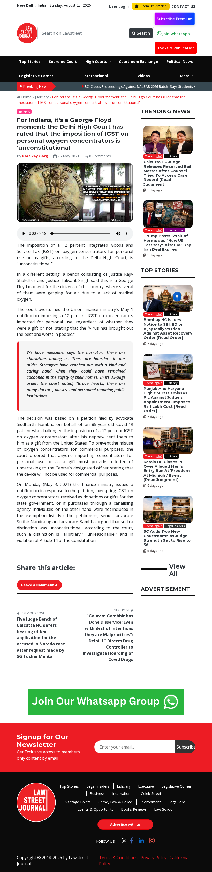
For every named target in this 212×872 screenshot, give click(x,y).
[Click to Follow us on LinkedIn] (141, 840)
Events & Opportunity (95, 809)
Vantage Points (78, 802)
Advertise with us (125, 824)
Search (143, 33)
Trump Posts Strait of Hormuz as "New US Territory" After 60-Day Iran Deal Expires (167, 243)
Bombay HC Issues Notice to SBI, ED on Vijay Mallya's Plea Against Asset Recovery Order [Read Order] (167, 328)
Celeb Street (151, 793)
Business (97, 793)
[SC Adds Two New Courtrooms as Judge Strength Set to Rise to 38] (168, 509)
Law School (163, 809)
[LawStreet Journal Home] (27, 32)
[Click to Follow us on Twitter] (122, 840)
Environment (150, 802)
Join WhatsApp (175, 33)
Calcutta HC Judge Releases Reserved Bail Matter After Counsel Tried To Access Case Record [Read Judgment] (167, 172)
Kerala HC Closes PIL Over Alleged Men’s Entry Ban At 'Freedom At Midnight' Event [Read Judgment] (166, 471)
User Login (119, 6)
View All (177, 570)
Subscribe (186, 747)
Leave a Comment (38, 585)
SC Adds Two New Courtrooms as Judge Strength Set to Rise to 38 (167, 538)
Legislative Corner (176, 786)
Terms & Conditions (118, 857)
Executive (146, 786)
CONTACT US (183, 6)
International (122, 793)
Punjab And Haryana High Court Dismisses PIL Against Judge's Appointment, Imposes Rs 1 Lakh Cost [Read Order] (166, 399)
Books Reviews (134, 809)
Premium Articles (154, 6)
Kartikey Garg (35, 156)
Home (26, 97)
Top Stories (69, 786)
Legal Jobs (177, 802)
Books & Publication (176, 47)
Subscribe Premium (175, 18)
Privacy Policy (153, 857)
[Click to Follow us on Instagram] (152, 840)
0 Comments (99, 156)
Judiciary (42, 97)
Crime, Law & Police (115, 802)
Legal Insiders (97, 786)
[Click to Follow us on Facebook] (131, 840)
